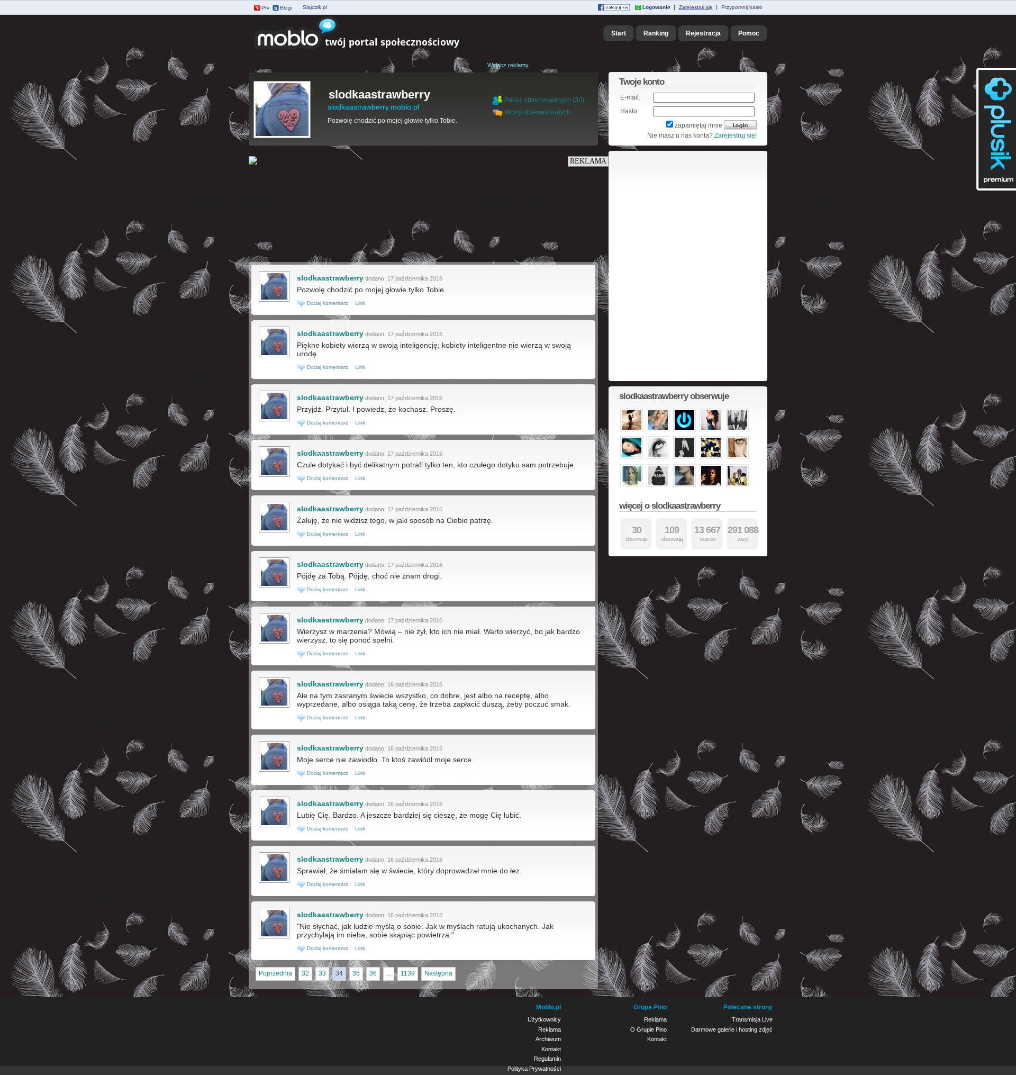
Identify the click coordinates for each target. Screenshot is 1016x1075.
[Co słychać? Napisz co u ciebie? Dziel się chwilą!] (372, 50)
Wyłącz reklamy (508, 65)
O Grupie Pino (648, 1029)
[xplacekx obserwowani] (684, 458)
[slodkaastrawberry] (282, 137)
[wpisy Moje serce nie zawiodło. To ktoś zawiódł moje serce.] (274, 770)
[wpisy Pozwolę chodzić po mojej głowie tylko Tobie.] (274, 300)
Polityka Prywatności (534, 1068)
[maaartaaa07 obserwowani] (631, 458)
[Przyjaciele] (498, 112)
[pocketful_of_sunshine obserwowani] (710, 430)
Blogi (286, 8)
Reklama (549, 1029)
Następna (438, 973)
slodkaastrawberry (379, 94)
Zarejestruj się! (735, 135)
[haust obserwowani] (631, 486)
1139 (408, 973)
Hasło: (629, 111)
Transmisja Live (752, 1019)
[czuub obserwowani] (737, 458)
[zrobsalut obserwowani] (710, 486)
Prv (265, 8)
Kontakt (551, 1049)
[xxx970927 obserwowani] (658, 458)
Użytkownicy (544, 1019)
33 (322, 973)
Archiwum (548, 1039)
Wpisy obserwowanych (537, 112)
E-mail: (630, 97)
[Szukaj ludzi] (497, 100)
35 (356, 973)
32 (305, 973)
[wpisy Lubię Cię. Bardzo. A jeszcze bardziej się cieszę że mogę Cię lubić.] (274, 826)
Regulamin (547, 1058)
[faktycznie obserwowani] (684, 430)
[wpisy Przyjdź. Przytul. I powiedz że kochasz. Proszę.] (274, 420)
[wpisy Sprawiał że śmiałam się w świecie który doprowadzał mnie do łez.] (274, 882)
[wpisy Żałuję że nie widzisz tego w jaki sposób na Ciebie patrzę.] (274, 531)
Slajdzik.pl (315, 7)
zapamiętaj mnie (698, 125)
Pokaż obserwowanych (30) (544, 100)
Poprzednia (275, 973)
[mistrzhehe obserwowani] (737, 486)
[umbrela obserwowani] (658, 430)
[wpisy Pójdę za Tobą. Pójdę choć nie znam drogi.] (274, 587)
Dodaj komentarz (326, 303)
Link (360, 303)
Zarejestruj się (696, 7)
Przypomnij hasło (742, 7)
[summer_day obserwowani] (737, 430)
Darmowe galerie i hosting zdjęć (732, 1029)
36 (373, 973)
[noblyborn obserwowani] (658, 486)
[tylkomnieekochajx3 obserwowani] (631, 430)
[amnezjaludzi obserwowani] (710, 458)
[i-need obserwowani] (684, 486)
